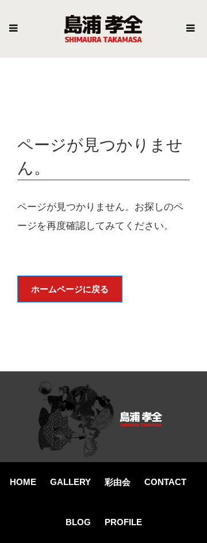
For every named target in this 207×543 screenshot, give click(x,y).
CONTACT (165, 482)
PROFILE (123, 522)
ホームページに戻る (70, 289)
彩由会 (118, 482)
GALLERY (70, 482)
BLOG (78, 522)
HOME (23, 482)
